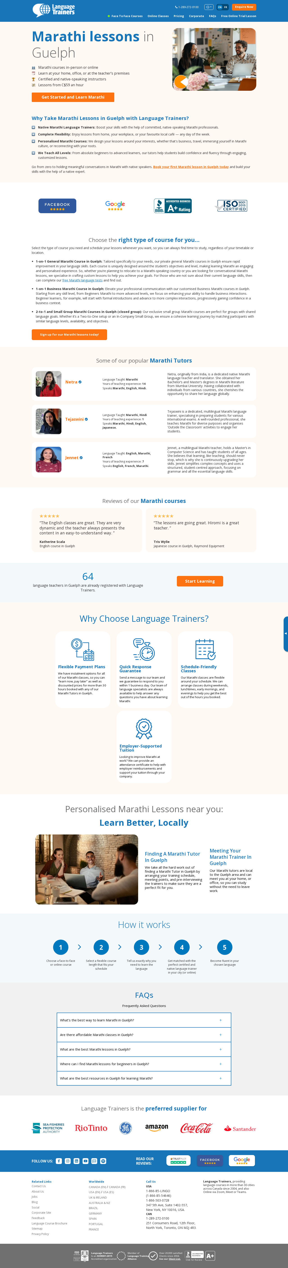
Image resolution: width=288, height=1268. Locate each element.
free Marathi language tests (82, 280)
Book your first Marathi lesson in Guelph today (191, 167)
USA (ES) (108, 1192)
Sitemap (37, 1228)
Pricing (179, 16)
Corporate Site (41, 1213)
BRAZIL (93, 1208)
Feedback (38, 1218)
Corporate (196, 16)
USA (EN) (94, 1192)
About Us (38, 1191)
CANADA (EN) (97, 1187)
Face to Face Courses (127, 16)
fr (225, 7)
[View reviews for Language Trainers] (200, 1256)
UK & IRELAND (98, 1197)
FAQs (212, 16)
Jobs (34, 1197)
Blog (35, 1202)
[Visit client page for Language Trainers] (167, 1255)
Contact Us (39, 1186)
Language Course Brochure (49, 1223)
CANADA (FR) (117, 1187)
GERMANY (95, 1213)
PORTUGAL (96, 1224)
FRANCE (94, 1229)
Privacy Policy (40, 1234)
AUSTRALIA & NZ (99, 1203)
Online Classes (158, 16)
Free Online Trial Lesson (238, 16)
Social (35, 1207)
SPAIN (93, 1219)
